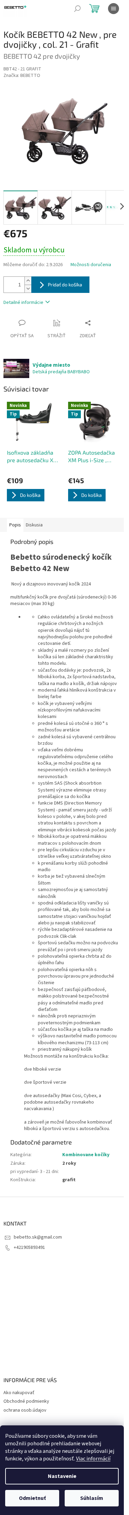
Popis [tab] (15, 525)
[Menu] (113, 8)
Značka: (21, 75)
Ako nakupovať (18, 1392)
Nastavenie (62, 1476)
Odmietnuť (32, 1498)
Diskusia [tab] (34, 525)
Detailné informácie (23, 302)
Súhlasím (91, 1498)
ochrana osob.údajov (24, 1410)
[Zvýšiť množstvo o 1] (27, 281)
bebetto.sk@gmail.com (38, 1237)
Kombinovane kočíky (85, 1154)
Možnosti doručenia (91, 265)
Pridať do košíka (65, 284)
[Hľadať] (77, 8)
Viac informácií (93, 1458)
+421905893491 (29, 1247)
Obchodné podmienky (26, 1401)
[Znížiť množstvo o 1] (27, 289)
